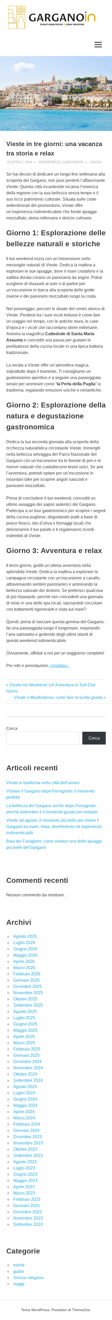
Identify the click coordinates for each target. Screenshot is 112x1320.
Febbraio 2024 (26, 1124)
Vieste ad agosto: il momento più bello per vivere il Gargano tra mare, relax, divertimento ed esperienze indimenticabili (54, 826)
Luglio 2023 (24, 1168)
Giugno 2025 (25, 1024)
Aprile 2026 (24, 961)
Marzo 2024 (24, 1118)
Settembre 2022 (28, 1224)
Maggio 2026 (25, 955)
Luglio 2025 (24, 1018)
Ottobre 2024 (25, 1074)
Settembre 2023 (28, 1155)
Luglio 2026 (24, 942)
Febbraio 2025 (26, 1049)
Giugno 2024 (25, 1099)
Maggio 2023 (25, 1180)
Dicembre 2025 (27, 986)
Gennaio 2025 (26, 1055)
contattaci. (59, 665)
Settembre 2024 (28, 1080)
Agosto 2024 (25, 1086)
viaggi (96, 162)
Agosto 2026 (25, 936)
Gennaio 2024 (26, 1130)
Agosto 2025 (25, 1011)
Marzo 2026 (24, 967)
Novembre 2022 (28, 1218)
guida (18, 1271)
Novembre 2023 (28, 1143)
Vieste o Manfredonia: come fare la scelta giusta (58, 697)
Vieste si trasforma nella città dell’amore (43, 783)
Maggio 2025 (25, 1030)
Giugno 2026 (25, 949)
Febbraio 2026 (26, 974)
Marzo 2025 (24, 1043)
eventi (18, 1265)
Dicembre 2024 (27, 1061)
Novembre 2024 (28, 1068)
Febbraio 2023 (26, 1199)
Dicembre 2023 (27, 1137)
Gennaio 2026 (26, 980)
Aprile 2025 (24, 1036)
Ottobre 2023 (25, 1149)
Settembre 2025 (28, 1005)
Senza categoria (28, 1277)
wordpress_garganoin (61, 162)
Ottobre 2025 (25, 999)
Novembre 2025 (28, 993)
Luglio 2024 (24, 1093)
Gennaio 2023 (26, 1205)
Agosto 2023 (25, 1162)
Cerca (11, 728)
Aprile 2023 (24, 1187)
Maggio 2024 (25, 1105)
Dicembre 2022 (27, 1212)
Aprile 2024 (24, 1111)
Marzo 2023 (24, 1193)
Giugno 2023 (25, 1174)
